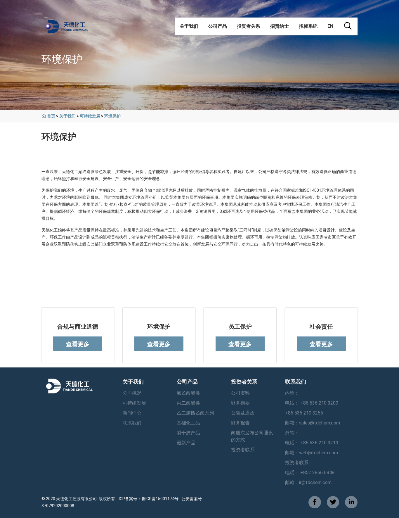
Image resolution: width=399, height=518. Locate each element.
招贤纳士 (279, 26)
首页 (51, 116)
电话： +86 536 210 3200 (311, 403)
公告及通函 (242, 413)
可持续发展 (90, 116)
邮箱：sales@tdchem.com (312, 423)
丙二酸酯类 (188, 403)
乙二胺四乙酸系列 (195, 413)
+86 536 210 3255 (304, 413)
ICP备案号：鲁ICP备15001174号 (148, 498)
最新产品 (186, 443)
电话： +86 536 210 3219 (311, 443)
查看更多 (77, 344)
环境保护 (112, 116)
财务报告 (240, 423)
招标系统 (308, 26)
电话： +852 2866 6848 (309, 472)
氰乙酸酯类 (188, 393)
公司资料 (240, 393)
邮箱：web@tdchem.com (311, 452)
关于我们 (189, 26)
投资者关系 (248, 26)
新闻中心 (132, 413)
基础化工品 (188, 423)
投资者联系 (242, 450)
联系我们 (132, 423)
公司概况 (132, 393)
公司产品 (217, 26)
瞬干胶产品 (188, 433)
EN (330, 26)
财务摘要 (240, 403)
